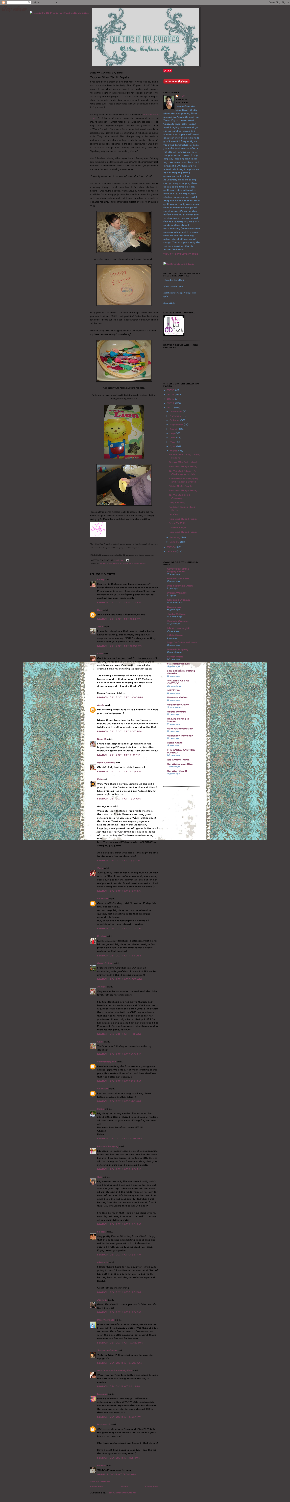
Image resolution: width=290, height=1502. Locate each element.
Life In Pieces (175, 635)
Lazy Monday (177, 502)
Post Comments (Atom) (121, 1492)
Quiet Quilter (105, 963)
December (176, 411)
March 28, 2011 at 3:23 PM (119, 1292)
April (173, 446)
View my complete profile (180, 254)
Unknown (102, 898)
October (175, 420)
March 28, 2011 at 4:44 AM (119, 955)
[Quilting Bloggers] (179, 263)
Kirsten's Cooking (177, 621)
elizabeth (102, 1262)
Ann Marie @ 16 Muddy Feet (114, 1370)
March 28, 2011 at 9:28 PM (119, 1312)
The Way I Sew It (177, 771)
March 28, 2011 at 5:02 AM (119, 979)
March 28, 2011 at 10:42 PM (120, 1342)
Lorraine (102, 1393)
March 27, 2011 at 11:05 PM (119, 731)
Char (100, 1041)
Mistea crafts (175, 656)
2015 (171, 390)
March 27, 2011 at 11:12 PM (119, 755)
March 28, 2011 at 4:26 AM (119, 928)
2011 (170, 407)
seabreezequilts (106, 1061)
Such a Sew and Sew (179, 728)
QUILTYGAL (174, 690)
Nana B (101, 739)
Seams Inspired (176, 711)
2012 (171, 403)
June (173, 437)
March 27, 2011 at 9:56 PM (119, 602)
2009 (172, 551)
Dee (99, 610)
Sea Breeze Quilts (178, 704)
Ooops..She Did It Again (183, 462)
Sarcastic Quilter (107, 1350)
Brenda (101, 1465)
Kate (100, 779)
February (175, 537)
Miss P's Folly (177, 523)
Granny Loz (174, 607)
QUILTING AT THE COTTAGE (178, 682)
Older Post (151, 1486)
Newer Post (96, 1486)
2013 (171, 398)
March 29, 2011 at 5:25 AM (119, 1362)
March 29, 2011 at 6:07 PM (119, 1416)
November (176, 415)
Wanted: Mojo (177, 527)
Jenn (100, 626)
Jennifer (102, 1299)
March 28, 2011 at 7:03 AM (119, 1054)
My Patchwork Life (178, 663)
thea (99, 1176)
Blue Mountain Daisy (179, 585)
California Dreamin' (178, 599)
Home (124, 1486)
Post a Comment (100, 1481)
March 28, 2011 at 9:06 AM (119, 1138)
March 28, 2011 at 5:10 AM (119, 1034)
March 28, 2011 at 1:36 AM (119, 860)
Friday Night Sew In (180, 486)
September (177, 424)
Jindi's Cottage (176, 614)
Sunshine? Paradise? (180, 735)
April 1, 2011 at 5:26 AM (116, 1474)
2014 (171, 394)
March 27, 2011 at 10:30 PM (120, 697)
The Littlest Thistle (178, 759)
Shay (182, 96)
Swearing (140, 563)
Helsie (100, 1108)
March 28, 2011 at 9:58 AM (119, 1254)
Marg (100, 579)
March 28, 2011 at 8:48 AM (119, 1101)
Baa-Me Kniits (105, 1319)
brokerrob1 (103, 1424)
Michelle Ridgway (107, 1146)
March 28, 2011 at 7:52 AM (119, 1081)
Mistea (101, 1231)
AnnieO (101, 986)
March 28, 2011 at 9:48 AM (119, 1224)
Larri (100, 653)
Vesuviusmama (106, 762)
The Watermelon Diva (179, 764)
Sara (100, 868)
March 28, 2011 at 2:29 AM (119, 891)
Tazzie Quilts (174, 742)
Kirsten (101, 936)
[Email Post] (127, 560)
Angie (100, 705)
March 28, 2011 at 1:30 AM (119, 798)
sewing (128, 563)
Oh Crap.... (175, 514)
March (174, 450)
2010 (171, 547)
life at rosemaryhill (178, 628)
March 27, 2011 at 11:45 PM (119, 771)
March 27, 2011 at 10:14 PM (119, 619)
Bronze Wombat (176, 592)
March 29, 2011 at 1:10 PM (118, 1386)
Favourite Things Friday (183, 466)
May (173, 442)
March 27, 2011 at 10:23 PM (120, 646)
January (175, 541)
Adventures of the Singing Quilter (178, 570)
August (174, 428)
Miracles (106, 563)
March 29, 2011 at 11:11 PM (118, 1457)
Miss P (117, 563)
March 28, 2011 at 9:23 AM (119, 1169)
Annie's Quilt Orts (178, 578)
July (173, 433)
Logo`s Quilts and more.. (182, 642)
